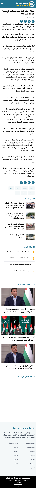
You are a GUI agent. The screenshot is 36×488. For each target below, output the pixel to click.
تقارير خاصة (31, 447)
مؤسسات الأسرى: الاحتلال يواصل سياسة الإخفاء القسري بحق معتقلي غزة (14, 226)
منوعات (15, 455)
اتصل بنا (32, 468)
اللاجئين (32, 460)
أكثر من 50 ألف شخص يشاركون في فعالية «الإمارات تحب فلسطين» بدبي (19, 339)
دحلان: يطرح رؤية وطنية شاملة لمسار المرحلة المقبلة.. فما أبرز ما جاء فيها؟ (20, 367)
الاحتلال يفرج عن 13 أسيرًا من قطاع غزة (14, 236)
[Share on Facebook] (33, 21)
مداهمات (31, 193)
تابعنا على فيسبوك (24, 376)
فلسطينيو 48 (30, 443)
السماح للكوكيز (18, 486)
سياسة (32, 464)
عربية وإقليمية (13, 443)
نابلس (11, 188)
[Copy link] (21, 21)
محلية (16, 447)
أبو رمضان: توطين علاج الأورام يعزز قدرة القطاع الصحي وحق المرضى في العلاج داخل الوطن (14, 205)
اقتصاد (32, 451)
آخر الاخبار (28, 199)
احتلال (31, 188)
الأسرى (32, 455)
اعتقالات (25, 188)
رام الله (17, 188)
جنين (18, 193)
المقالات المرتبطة (25, 284)
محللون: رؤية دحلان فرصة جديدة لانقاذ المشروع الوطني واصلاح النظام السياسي (19, 310)
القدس (16, 460)
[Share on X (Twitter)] (29, 21)
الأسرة (16, 451)
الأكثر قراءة (28, 247)
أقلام (16, 464)
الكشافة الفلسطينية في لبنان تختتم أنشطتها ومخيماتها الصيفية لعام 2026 (15, 216)
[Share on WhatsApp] (25, 21)
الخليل (24, 193)
